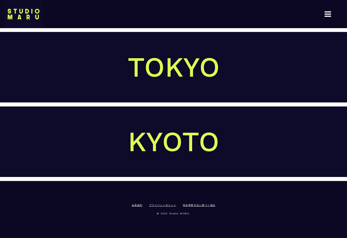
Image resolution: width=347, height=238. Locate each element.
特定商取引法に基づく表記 (199, 205)
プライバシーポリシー (162, 205)
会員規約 (137, 205)
